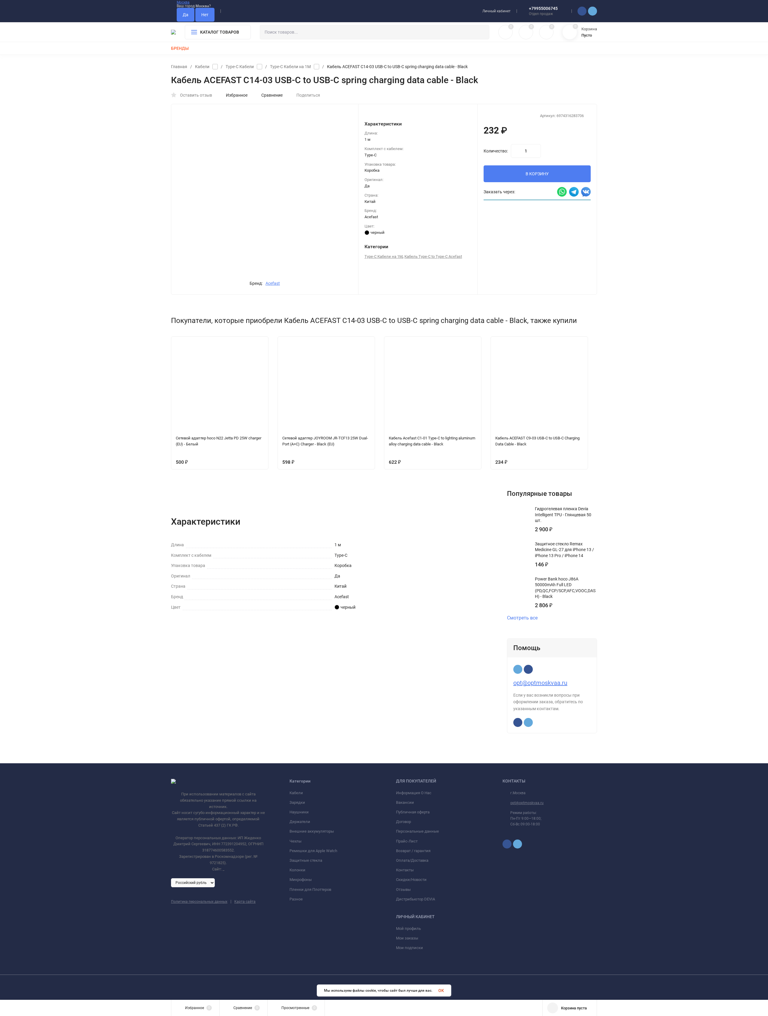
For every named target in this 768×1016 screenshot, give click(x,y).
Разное (296, 899)
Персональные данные (417, 831)
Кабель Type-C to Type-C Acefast (433, 256)
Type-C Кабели (240, 67)
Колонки (297, 870)
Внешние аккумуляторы (312, 831)
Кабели (202, 67)
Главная (179, 67)
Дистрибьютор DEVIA (415, 899)
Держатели (300, 821)
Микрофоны (301, 879)
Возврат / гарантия (413, 851)
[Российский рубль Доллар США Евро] (193, 882)
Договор (403, 821)
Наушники (299, 812)
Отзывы (403, 889)
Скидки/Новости (411, 879)
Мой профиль (408, 928)
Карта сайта (245, 902)
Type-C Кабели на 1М (290, 67)
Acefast (273, 283)
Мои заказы (407, 938)
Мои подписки (409, 947)
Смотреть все (522, 618)
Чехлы (296, 841)
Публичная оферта (413, 812)
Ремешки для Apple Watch (313, 851)
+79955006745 (543, 8)
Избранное (237, 95)
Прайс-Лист (407, 841)
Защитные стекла (306, 860)
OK (441, 990)
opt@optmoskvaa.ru (540, 682)
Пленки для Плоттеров (310, 889)
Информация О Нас (413, 793)
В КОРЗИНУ (537, 173)
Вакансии (405, 802)
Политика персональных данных (199, 902)
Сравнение (272, 95)
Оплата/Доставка (412, 860)
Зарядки (297, 802)
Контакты (405, 870)
